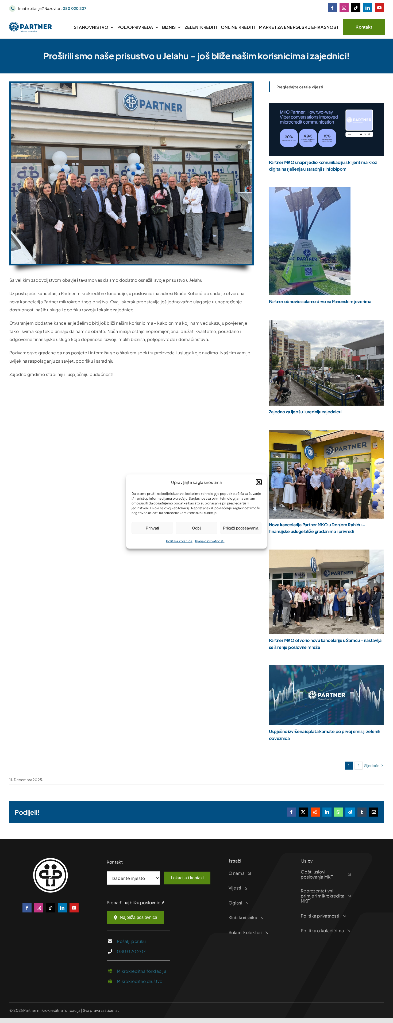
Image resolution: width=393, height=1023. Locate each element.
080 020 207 (131, 951)
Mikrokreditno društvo (139, 981)
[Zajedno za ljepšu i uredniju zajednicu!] (326, 323)
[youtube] (379, 7)
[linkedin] (367, 7)
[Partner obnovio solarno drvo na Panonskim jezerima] (309, 191)
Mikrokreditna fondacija (141, 971)
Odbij (196, 528)
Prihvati (152, 528)
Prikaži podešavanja (240, 528)
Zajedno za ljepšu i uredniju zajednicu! (306, 411)
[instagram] (344, 7)
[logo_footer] (50, 860)
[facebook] (332, 7)
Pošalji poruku (131, 941)
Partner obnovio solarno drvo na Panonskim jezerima (320, 301)
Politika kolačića (179, 541)
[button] (258, 482)
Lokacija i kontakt (187, 878)
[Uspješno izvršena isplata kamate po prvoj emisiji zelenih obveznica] (326, 669)
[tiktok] (355, 7)
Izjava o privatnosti (210, 541)
